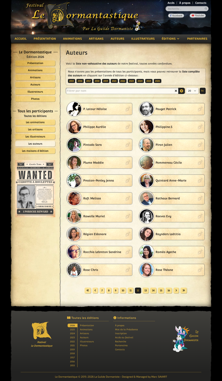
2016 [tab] (72, 361)
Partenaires (197, 38)
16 (169, 290)
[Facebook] (176, 16)
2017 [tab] (72, 357)
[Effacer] (175, 91)
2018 (97, 81)
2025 (148, 81)
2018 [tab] (72, 353)
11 (130, 290)
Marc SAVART (159, 376)
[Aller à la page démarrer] (88, 290)
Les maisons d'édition (35, 150)
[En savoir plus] (180, 336)
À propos (184, 2)
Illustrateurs (143, 38)
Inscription (121, 333)
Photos (83, 345)
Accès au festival (124, 337)
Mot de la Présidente (126, 329)
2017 (88, 81)
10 (123, 290)
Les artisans (35, 129)
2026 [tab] (72, 325)
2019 (105, 81)
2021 (114, 81)
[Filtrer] (181, 91)
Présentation (45, 38)
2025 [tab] (72, 329)
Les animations (35, 122)
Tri (202, 91)
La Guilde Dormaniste (107, 376)
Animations (72, 38)
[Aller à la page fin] (183, 290)
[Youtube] (197, 15)
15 (161, 290)
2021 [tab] (72, 345)
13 (145, 290)
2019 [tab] (72, 349)
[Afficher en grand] (35, 188)
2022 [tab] (72, 341)
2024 (140, 81)
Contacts (200, 2)
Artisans (96, 38)
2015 (71, 81)
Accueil (21, 38)
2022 (122, 81)
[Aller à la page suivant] (176, 290)
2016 (80, 81)
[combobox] (187, 8)
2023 (131, 81)
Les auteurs (35, 143)
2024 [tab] (72, 333)
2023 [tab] (72, 337)
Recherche (120, 341)
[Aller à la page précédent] (95, 290)
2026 (157, 81)
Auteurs (117, 38)
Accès (171, 2)
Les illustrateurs (35, 136)
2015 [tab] (72, 365)
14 (153, 290)
